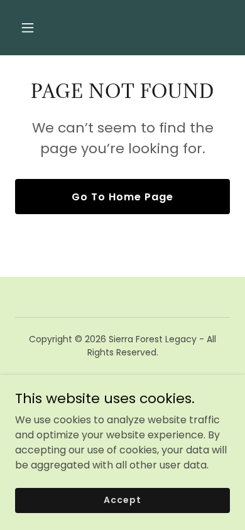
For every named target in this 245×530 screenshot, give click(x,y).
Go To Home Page (122, 197)
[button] (39, 27)
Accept (122, 500)
